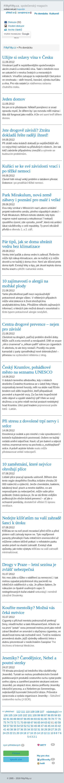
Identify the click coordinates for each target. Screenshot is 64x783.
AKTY (43, 745)
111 (23, 711)
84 (32, 719)
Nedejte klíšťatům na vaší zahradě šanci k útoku (31, 520)
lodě (42, 763)
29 (45, 729)
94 (55, 715)
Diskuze (12, 22)
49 (35, 726)
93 (59, 715)
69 (25, 722)
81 (42, 719)
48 (38, 726)
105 (10, 715)
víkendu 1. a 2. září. (22, 229)
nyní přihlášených (12, 745)
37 (18, 729)
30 (42, 729)
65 (38, 722)
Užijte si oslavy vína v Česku (27, 57)
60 (56, 722)
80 (45, 719)
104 (15, 715)
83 (35, 719)
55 (15, 726)
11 (48, 733)
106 (6, 715)
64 (42, 722)
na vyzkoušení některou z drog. (29, 355)
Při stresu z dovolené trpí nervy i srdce (30, 423)
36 (21, 729)
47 (42, 726)
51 (28, 726)
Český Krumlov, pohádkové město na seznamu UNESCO (27, 369)
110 (28, 711)
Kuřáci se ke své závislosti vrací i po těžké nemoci (31, 168)
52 (25, 726)
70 (21, 722)
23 (7, 733)
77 (56, 719)
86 (25, 719)
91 (8, 719)
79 (49, 719)
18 (24, 733)
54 (18, 726)
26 (56, 729)
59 (59, 722)
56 (11, 726)
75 (4, 722)
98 (42, 715)
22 (11, 733)
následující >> (54, 711)
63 (45, 722)
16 (31, 733)
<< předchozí (8, 711)
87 (21, 719)
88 (18, 719)
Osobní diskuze (16, 26)
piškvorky (45, 759)
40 (8, 729)
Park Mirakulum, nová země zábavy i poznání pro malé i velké (31, 197)
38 (15, 729)
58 (4, 726)
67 (32, 722)
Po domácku (41, 13)
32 (35, 729)
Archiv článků (15, 29)
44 (52, 726)
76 (59, 719)
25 (59, 729)
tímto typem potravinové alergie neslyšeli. (25, 312)
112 (18, 711)
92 (4, 719)
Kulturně (54, 13)
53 (21, 726)
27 (52, 729)
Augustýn (21, 9)
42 (59, 726)
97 (45, 715)
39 (11, 729)
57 (8, 726)
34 (28, 729)
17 (28, 733)
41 (4, 729)
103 (20, 715)
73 (11, 722)
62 (49, 722)
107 (42, 711)
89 (15, 719)
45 (49, 726)
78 (52, 719)
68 (28, 722)
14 (38, 733)
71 (18, 722)
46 (45, 726)
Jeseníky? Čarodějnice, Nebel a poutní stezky (29, 660)
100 (34, 715)
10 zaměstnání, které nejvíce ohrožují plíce (26, 466)
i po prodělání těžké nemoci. (28, 183)
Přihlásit (16, 753)
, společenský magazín (26, 5)
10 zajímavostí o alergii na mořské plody (25, 283)
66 (35, 722)
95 (52, 715)
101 (30, 715)
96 (49, 715)
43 (56, 726)
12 (45, 733)
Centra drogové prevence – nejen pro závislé (30, 326)
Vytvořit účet (16, 759)
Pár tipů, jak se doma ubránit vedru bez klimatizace (27, 244)
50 (32, 726)
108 (37, 711)
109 (32, 711)
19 (21, 733)
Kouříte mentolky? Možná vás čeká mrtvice (28, 610)
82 (38, 719)
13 (41, 733)
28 (49, 729)
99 (38, 715)
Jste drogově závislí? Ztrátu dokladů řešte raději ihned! (26, 132)
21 (14, 733)
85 (28, 719)
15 (35, 733)
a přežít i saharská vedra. (30, 269)
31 (38, 729)
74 (8, 722)
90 (11, 719)
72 (15, 722)
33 (32, 729)
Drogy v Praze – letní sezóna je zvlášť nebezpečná (29, 567)
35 (25, 729)
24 (4, 733)
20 (17, 733)
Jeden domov (13, 99)
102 (25, 715)
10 (51, 733)
